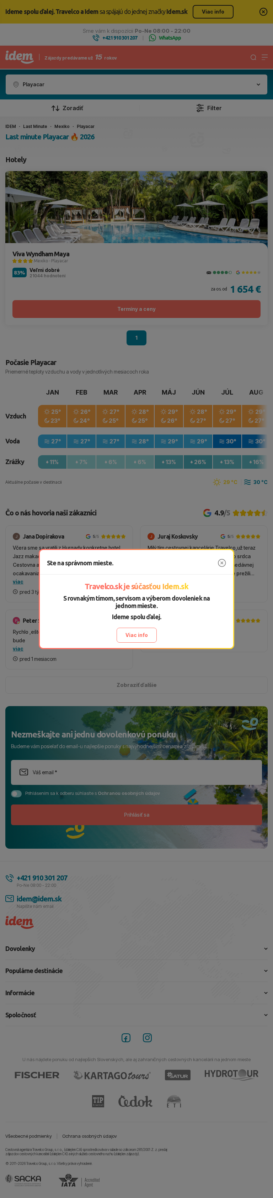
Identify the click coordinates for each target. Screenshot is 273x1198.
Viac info (136, 635)
